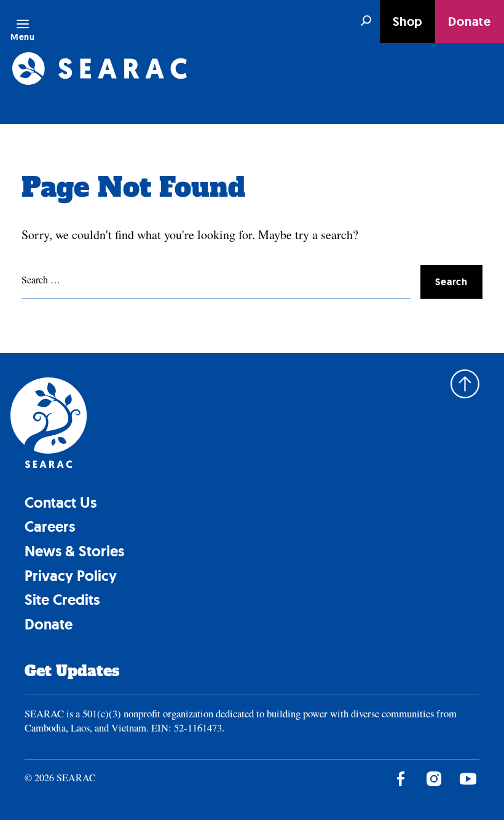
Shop (407, 22)
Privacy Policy (71, 575)
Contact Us (60, 502)
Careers (50, 526)
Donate (469, 22)
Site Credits (62, 599)
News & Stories (74, 551)
